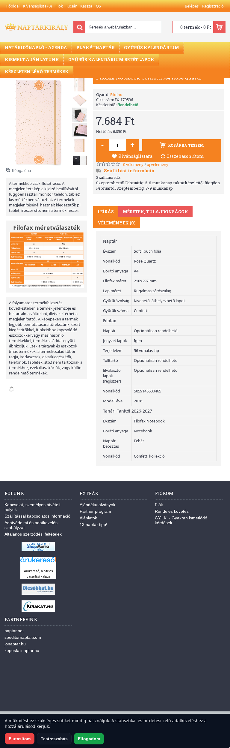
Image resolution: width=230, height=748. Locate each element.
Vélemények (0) (117, 223)
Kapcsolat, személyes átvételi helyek (32, 507)
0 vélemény (133, 164)
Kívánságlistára (135, 156)
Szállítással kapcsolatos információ (37, 516)
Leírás (106, 212)
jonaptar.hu (15, 643)
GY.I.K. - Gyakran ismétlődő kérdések (181, 520)
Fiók (159, 504)
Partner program (95, 511)
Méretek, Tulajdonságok (155, 212)
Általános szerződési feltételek (33, 534)
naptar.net (14, 630)
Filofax (116, 94)
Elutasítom (20, 738)
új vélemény (157, 164)
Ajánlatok (88, 517)
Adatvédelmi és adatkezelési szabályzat (31, 525)
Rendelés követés (172, 511)
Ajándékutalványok (97, 504)
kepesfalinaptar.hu (21, 650)
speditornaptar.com (22, 637)
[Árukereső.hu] (38, 562)
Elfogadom (89, 738)
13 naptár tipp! (93, 524)
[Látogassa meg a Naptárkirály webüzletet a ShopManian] (38, 549)
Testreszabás (54, 738)
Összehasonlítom (185, 156)
